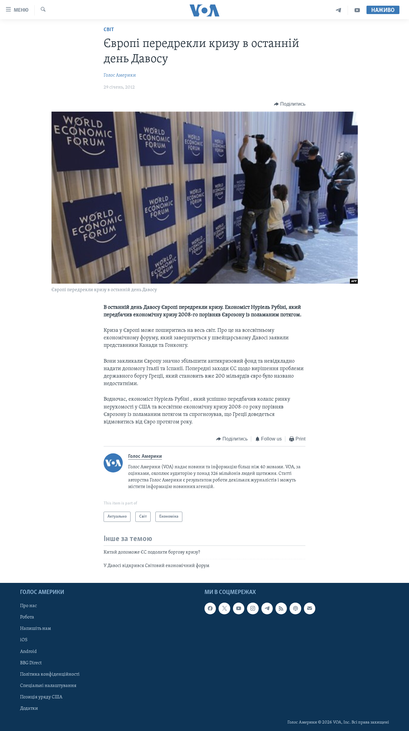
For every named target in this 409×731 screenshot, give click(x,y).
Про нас (28, 606)
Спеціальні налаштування (48, 685)
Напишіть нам (35, 628)
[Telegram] (338, 10)
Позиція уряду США (41, 697)
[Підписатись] (309, 608)
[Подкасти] (295, 608)
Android (28, 651)
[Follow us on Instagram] (252, 608)
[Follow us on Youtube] (238, 608)
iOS (24, 640)
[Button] (289, 104)
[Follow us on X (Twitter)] (224, 608)
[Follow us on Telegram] (267, 608)
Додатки (29, 708)
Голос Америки (120, 75)
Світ (109, 30)
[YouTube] (357, 10)
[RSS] (281, 608)
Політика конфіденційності (50, 674)
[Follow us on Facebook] (210, 608)
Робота (27, 617)
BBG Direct (31, 662)
